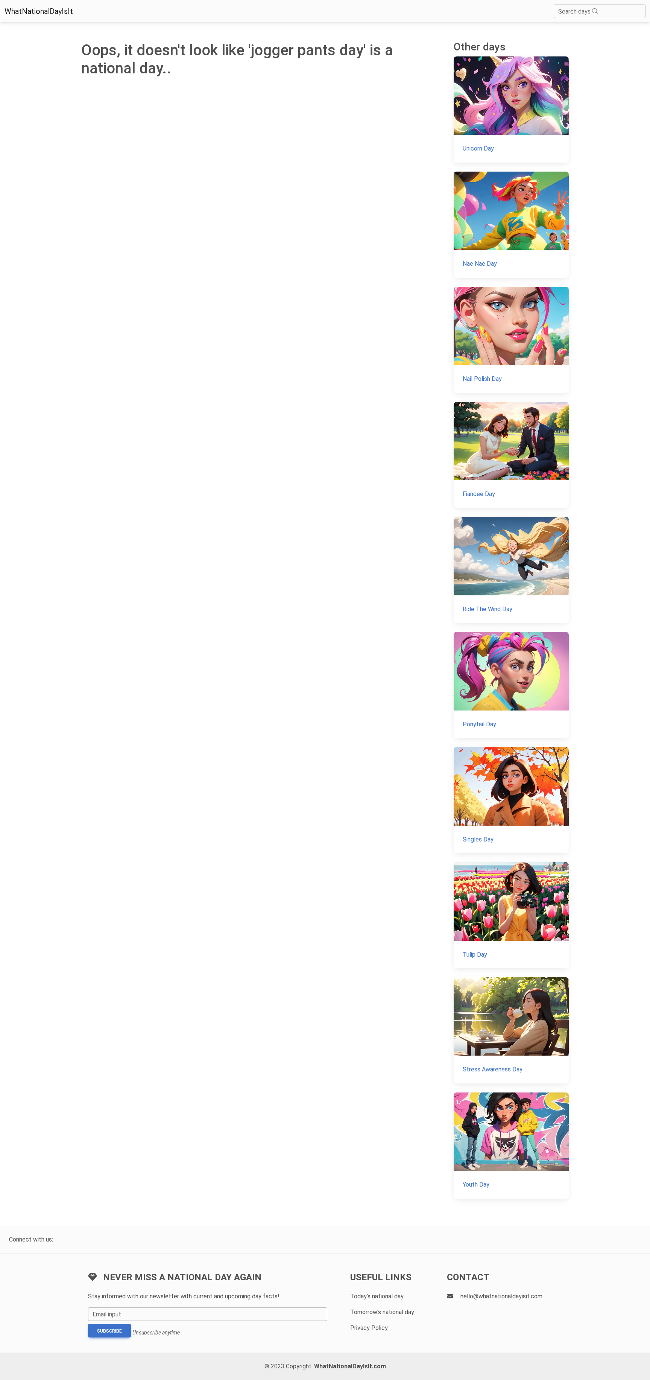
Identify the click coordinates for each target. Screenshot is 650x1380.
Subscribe (109, 1331)
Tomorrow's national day (382, 1312)
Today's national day (377, 1296)
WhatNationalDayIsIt (39, 11)
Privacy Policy (369, 1327)
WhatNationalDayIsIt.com (350, 1366)
